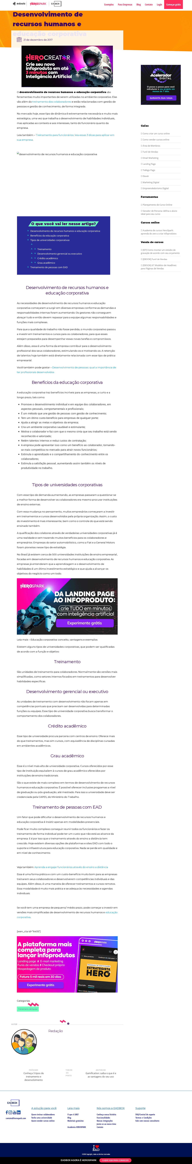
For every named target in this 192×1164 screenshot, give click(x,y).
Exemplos (109, 4)
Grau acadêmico (46, 262)
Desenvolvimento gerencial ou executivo (59, 253)
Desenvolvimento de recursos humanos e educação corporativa (65, 231)
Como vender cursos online (155, 139)
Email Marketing (150, 157)
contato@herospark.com (16, 1118)
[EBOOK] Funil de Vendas (154, 259)
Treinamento (44, 249)
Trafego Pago (148, 170)
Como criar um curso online (156, 133)
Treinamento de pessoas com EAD (49, 267)
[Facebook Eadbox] (7, 1113)
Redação (55, 1031)
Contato (149, 4)
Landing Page (149, 164)
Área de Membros (151, 145)
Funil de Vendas (150, 151)
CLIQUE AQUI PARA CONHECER (115, 1160)
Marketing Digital (150, 182)
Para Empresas (125, 4)
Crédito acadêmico (47, 258)
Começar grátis (173, 4)
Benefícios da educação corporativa (49, 235)
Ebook (145, 176)
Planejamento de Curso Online (157, 204)
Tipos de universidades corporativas (50, 240)
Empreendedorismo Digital (155, 188)
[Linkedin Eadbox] (19, 1113)
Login (159, 4)
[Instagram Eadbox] (10, 1113)
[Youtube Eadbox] (15, 1113)
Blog (138, 4)
